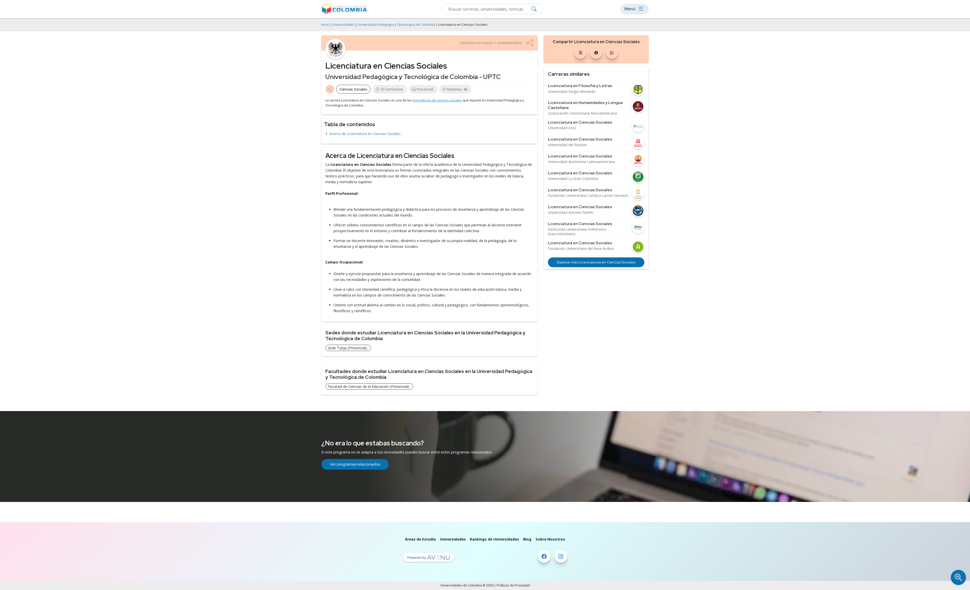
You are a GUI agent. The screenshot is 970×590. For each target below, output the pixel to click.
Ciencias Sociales (353, 89)
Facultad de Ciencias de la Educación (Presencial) (368, 386)
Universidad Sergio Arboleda (571, 91)
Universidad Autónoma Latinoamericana (581, 161)
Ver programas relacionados (355, 464)
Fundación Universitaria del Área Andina (581, 248)
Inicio (325, 24)
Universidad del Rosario (567, 145)
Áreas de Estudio (420, 539)
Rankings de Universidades (494, 539)
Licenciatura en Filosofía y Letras (580, 85)
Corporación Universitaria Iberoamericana (582, 113)
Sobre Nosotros (550, 539)
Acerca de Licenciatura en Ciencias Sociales (365, 133)
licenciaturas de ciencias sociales (437, 100)
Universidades (343, 24)
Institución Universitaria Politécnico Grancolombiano (577, 231)
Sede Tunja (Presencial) (347, 347)
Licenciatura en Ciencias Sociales (580, 122)
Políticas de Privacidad (513, 585)
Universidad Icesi (562, 128)
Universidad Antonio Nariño (571, 212)
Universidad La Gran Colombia (573, 178)
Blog (527, 539)
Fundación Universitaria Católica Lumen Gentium (588, 195)
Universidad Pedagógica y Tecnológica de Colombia (396, 24)
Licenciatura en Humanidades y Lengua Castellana (585, 105)
